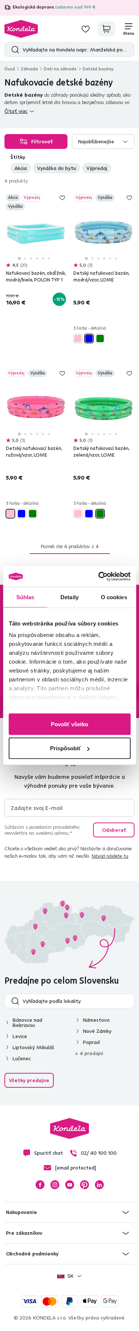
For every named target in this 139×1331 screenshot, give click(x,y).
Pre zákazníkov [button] (24, 1233)
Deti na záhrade (60, 68)
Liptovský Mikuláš (33, 1047)
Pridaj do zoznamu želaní (62, 197)
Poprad (91, 1042)
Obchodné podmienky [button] (32, 1253)
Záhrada (29, 68)
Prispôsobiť (65, 748)
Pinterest (84, 1184)
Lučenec (22, 1058)
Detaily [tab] (69, 597)
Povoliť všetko (69, 724)
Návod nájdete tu (110, 856)
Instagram (54, 1184)
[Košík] (106, 28)
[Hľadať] (13, 49)
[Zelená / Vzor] (100, 338)
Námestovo (96, 1020)
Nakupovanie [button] (21, 1212)
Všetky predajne (29, 1080)
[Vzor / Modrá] (89, 338)
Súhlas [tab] (25, 597)
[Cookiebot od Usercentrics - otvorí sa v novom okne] (98, 576)
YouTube (69, 1184)
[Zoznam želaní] (85, 28)
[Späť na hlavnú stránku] (21, 29)
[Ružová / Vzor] (77, 338)
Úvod (9, 68)
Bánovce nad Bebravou (27, 1022)
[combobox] (103, 141)
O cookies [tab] (114, 597)
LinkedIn (99, 1184)
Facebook (40, 1184)
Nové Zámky (97, 1031)
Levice (20, 1036)
